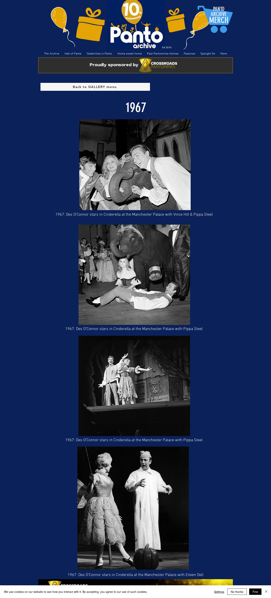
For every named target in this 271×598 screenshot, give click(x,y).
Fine (255, 592)
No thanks (237, 592)
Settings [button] (219, 592)
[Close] (266, 591)
